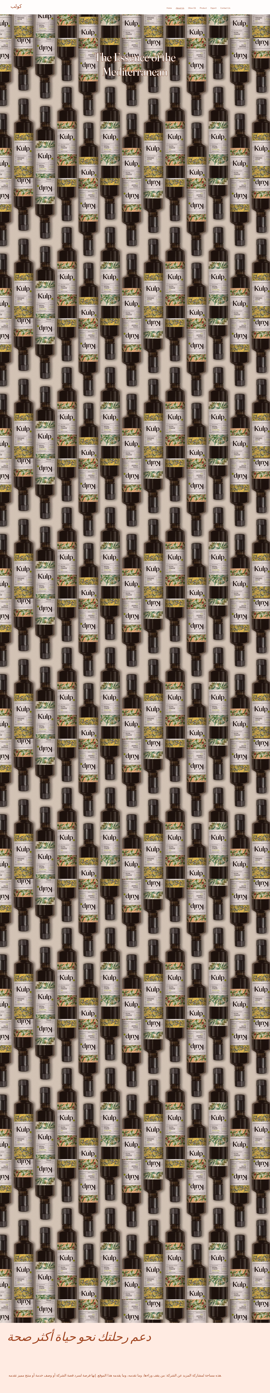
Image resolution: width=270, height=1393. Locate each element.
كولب (16, 6)
